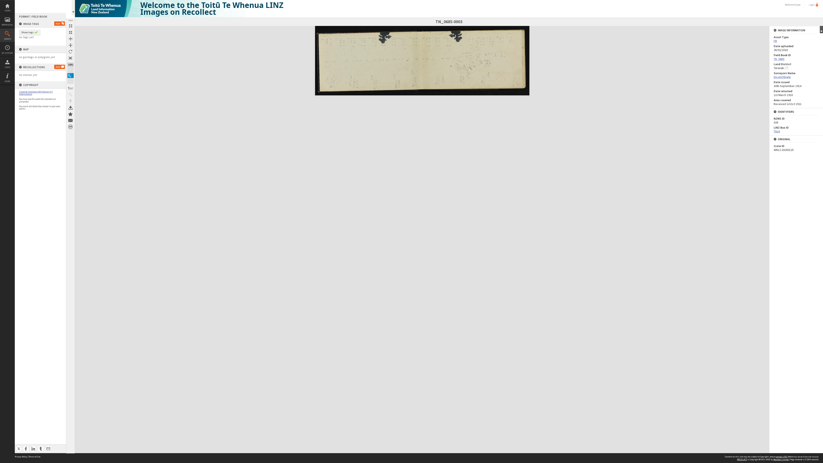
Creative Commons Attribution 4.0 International (36, 93)
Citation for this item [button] (70, 127)
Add (58, 23)
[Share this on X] (18, 446)
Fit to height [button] (70, 45)
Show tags (27, 32)
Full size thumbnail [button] (70, 26)
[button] (70, 75)
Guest (797, 4)
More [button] (7, 81)
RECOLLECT (742, 459)
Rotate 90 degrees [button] (70, 51)
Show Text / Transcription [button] (70, 88)
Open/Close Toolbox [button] (73, 8)
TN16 (777, 131)
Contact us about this (70, 120)
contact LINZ (781, 456)
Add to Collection (70, 114)
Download (70, 107)
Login (7, 67)
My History (7, 53)
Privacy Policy (21, 456)
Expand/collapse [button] (821, 29)
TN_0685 (779, 59)
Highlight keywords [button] (70, 101)
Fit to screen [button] (70, 32)
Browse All (7, 24)
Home (7, 10)
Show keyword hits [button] (70, 95)
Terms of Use (34, 456)
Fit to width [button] (70, 39)
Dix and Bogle (782, 77)
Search (7, 39)
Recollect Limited (781, 459)
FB (775, 41)
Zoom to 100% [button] (70, 58)
